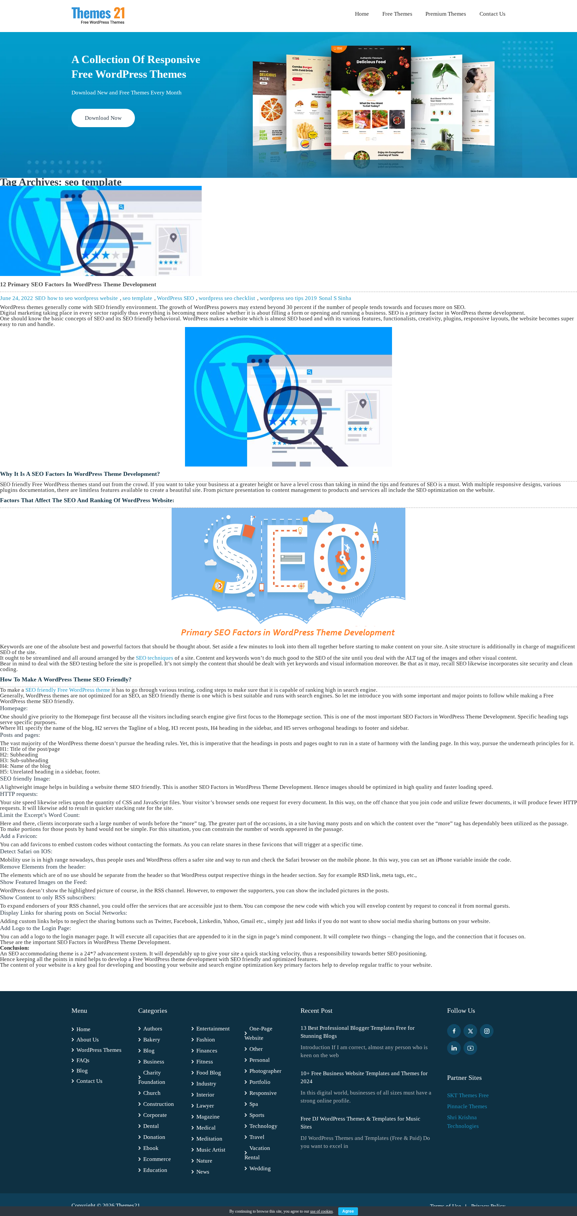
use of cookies (321, 1211)
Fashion (205, 1039)
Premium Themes (445, 14)
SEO (40, 298)
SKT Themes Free (468, 1095)
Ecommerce (157, 1159)
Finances (206, 1050)
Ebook (151, 1148)
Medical (206, 1128)
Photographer (265, 1071)
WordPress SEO (175, 298)
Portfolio (259, 1082)
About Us (87, 1039)
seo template (137, 298)
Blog (82, 1071)
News (202, 1172)
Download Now (103, 118)
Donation (154, 1137)
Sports (256, 1115)
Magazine (208, 1117)
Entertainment (213, 1028)
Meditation (209, 1139)
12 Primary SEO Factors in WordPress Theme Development (78, 284)
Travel (256, 1137)
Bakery (151, 1039)
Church (152, 1093)
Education (155, 1170)
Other (256, 1049)
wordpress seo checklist (227, 298)
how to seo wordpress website (82, 298)
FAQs (82, 1060)
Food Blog (208, 1073)
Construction (158, 1104)
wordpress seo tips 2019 (288, 298)
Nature (204, 1161)
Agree (348, 1211)
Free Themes (397, 14)
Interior (205, 1095)
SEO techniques (154, 658)
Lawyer (205, 1106)
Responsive (263, 1093)
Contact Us (492, 14)
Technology (263, 1126)
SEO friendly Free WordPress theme (67, 690)
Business (153, 1061)
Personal (259, 1060)
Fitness (204, 1061)
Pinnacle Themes (467, 1106)
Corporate (155, 1115)
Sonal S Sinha (335, 298)
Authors (152, 1028)
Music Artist (210, 1150)
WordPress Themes (99, 1050)
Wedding (260, 1168)
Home (362, 14)
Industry (206, 1084)
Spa (253, 1104)
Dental (151, 1126)
